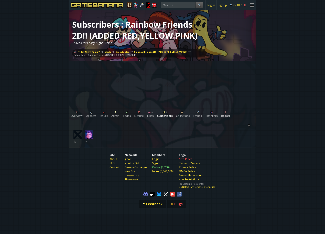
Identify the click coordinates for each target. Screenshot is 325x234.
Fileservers (131, 179)
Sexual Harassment (191, 175)
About (113, 159)
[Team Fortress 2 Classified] (129, 5)
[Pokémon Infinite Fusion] (142, 5)
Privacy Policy (187, 167)
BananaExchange (136, 167)
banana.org (132, 175)
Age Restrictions (189, 179)
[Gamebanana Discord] (145, 194)
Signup (222, 5)
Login (155, 159)
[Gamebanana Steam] (152, 194)
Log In (211, 5)
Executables (122, 51)
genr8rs (130, 171)
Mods (108, 51)
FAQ (112, 163)
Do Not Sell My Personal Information (197, 186)
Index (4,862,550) (163, 171)
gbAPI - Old (132, 163)
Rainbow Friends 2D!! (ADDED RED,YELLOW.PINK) (160, 51)
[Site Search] (199, 5)
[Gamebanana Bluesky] (159, 194)
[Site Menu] (252, 5)
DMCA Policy (187, 171)
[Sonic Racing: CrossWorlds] (154, 5)
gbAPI (128, 159)
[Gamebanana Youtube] (172, 194)
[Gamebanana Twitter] (166, 194)
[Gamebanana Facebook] (179, 194)
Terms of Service (189, 163)
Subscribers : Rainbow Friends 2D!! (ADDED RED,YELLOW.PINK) (105, 54)
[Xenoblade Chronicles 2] (148, 5)
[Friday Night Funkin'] (136, 5)
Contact (114, 167)
